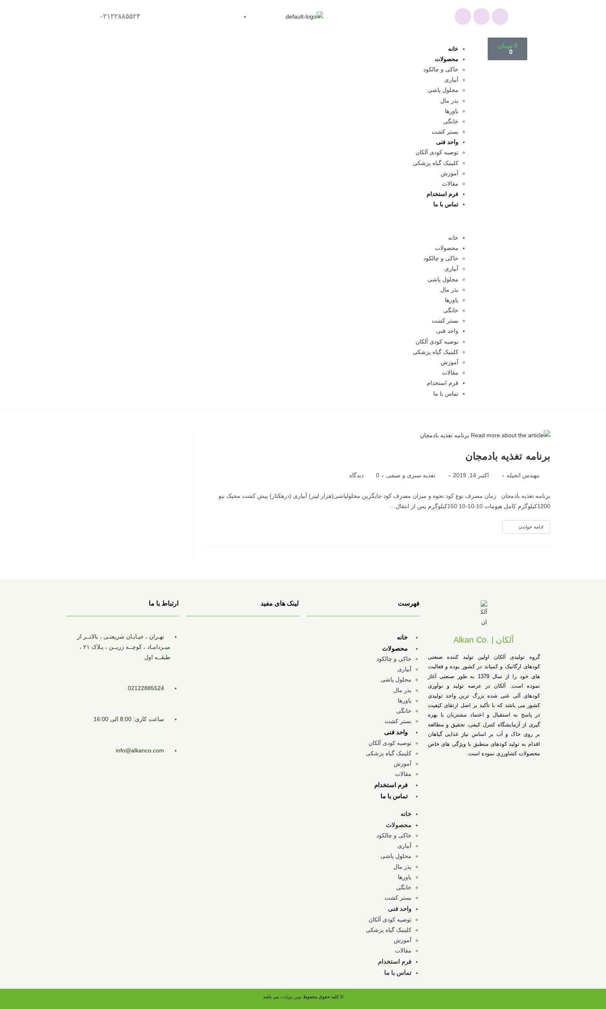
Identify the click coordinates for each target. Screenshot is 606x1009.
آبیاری (451, 79)
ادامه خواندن (522, 524)
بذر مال (449, 100)
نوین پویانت (291, 996)
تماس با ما (445, 204)
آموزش (449, 173)
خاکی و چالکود (440, 69)
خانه (453, 48)
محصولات (446, 59)
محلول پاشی (442, 90)
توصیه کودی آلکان (437, 152)
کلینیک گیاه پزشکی (435, 163)
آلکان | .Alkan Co (483, 639)
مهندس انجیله (523, 475)
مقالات (450, 183)
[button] (292, 221)
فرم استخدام (442, 194)
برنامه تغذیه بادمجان (507, 456)
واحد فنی (447, 142)
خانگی (450, 121)
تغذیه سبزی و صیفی (410, 475)
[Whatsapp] (463, 16)
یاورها (451, 111)
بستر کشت (445, 131)
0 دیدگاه (364, 475)
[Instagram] (481, 16)
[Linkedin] (500, 16)
